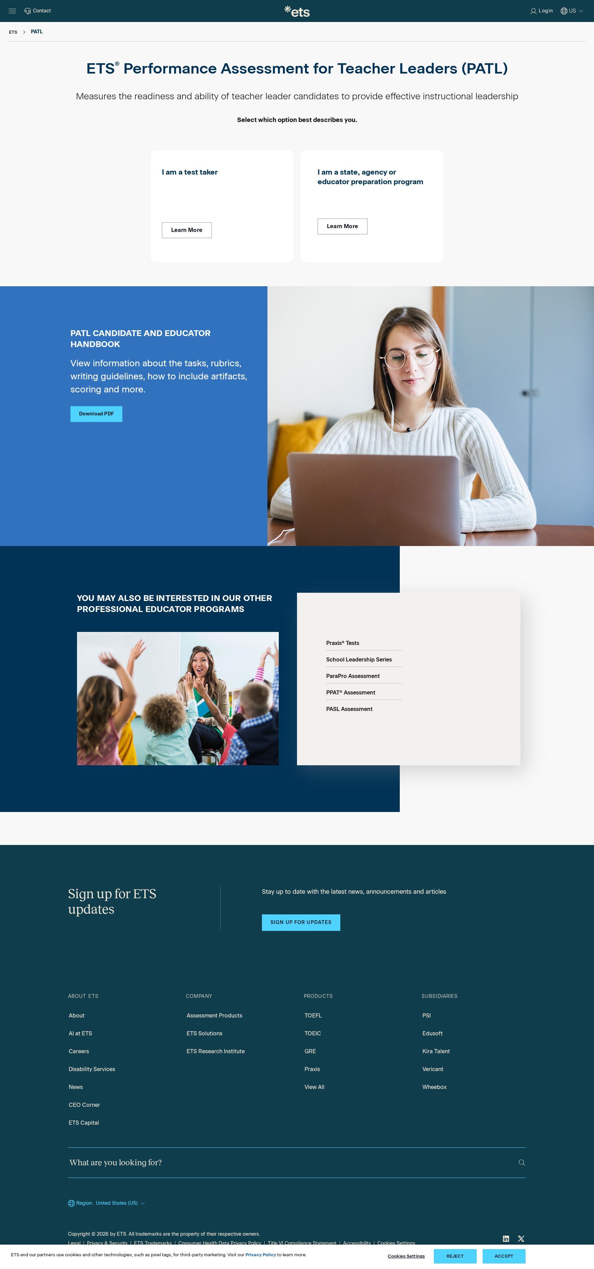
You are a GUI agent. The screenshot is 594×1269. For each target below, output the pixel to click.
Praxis (312, 1069)
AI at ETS (80, 1033)
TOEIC (313, 1033)
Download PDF (96, 414)
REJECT (455, 1256)
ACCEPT (504, 1256)
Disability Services (92, 1069)
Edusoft (432, 1033)
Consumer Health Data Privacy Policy (219, 1243)
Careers (79, 1051)
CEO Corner (84, 1105)
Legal (74, 1243)
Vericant (432, 1069)
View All (314, 1087)
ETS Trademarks (153, 1243)
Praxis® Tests (342, 643)
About (77, 1015)
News (76, 1087)
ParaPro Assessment (353, 676)
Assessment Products (214, 1015)
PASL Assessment (349, 709)
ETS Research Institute (216, 1051)
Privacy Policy (260, 1254)
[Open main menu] (12, 11)
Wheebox (434, 1087)
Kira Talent (436, 1051)
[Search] (522, 1163)
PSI (426, 1015)
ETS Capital (84, 1123)
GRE (310, 1051)
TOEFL (313, 1015)
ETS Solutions (204, 1033)
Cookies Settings (396, 1243)
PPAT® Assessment (350, 692)
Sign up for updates (301, 922)
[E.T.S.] (297, 11)
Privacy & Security (107, 1243)
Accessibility (357, 1243)
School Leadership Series (359, 659)
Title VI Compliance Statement (302, 1243)
